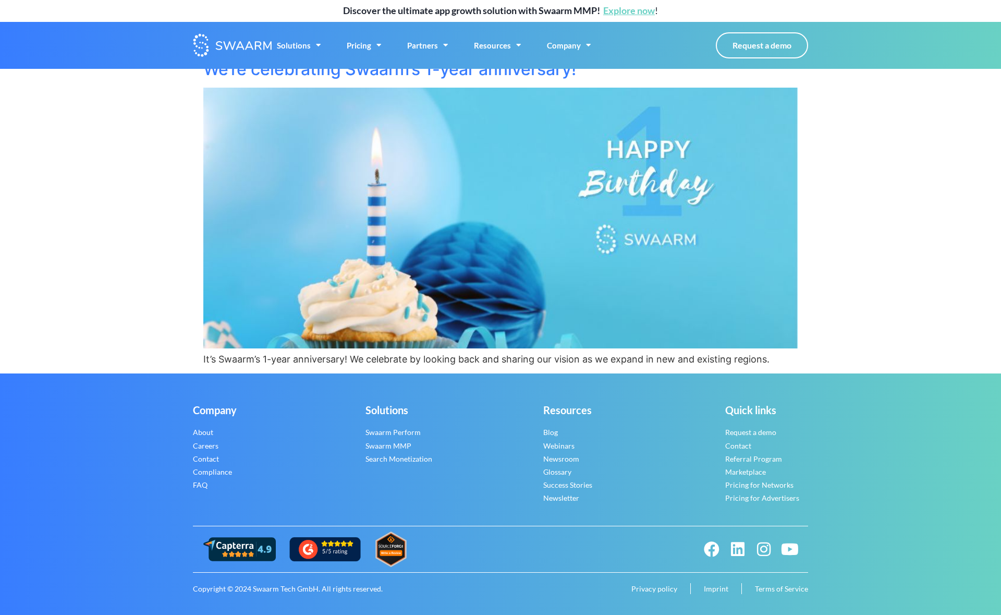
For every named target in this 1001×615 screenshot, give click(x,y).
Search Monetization (398, 458)
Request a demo (750, 432)
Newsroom (561, 458)
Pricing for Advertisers (762, 497)
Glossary (557, 471)
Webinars (559, 445)
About (203, 432)
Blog (550, 432)
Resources (492, 45)
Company (564, 45)
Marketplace (745, 471)
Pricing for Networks (759, 484)
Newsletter (561, 497)
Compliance (212, 471)
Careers (205, 445)
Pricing (359, 45)
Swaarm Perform (393, 432)
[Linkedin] (738, 549)
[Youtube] (790, 549)
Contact (206, 458)
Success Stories (567, 484)
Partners (422, 45)
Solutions (294, 45)
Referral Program (753, 458)
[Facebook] (711, 549)
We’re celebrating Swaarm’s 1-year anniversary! (389, 69)
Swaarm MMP (388, 445)
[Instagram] (764, 549)
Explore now (629, 10)
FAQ (200, 484)
